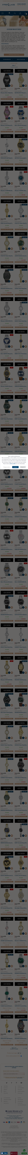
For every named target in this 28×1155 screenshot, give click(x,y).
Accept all (15, 467)
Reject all (23, 467)
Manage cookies (6, 467)
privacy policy (13, 463)
